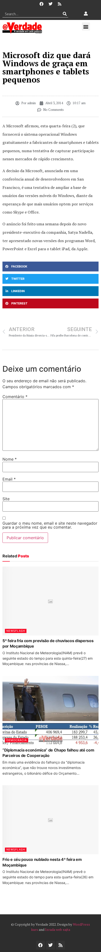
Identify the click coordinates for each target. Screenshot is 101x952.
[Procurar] (64, 13)
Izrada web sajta (57, 929)
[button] (86, 26)
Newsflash (15, 631)
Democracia (16, 740)
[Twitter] (50, 4)
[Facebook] (41, 4)
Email (9, 479)
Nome (9, 459)
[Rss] (59, 4)
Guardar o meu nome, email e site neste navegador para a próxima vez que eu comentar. (49, 525)
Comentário (14, 397)
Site (6, 499)
